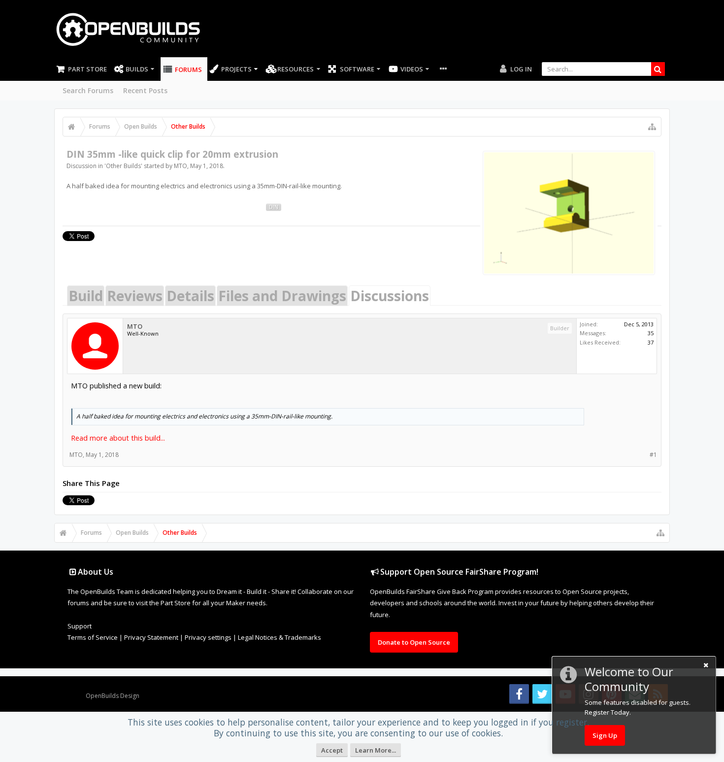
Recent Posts (145, 90)
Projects (236, 69)
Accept (332, 750)
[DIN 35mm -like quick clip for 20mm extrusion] (568, 212)
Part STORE (87, 69)
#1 (653, 454)
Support (79, 626)
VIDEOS (411, 69)
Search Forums (88, 90)
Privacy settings (208, 637)
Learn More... (375, 750)
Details (190, 295)
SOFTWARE (357, 69)
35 (651, 333)
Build (85, 295)
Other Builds (123, 166)
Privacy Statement (151, 637)
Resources (295, 69)
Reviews (135, 295)
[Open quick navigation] (652, 126)
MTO (180, 166)
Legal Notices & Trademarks (279, 637)
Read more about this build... (118, 438)
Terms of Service (92, 637)
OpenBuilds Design (112, 696)
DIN (273, 207)
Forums (188, 69)
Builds (137, 69)
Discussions (389, 295)
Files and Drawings (282, 295)
